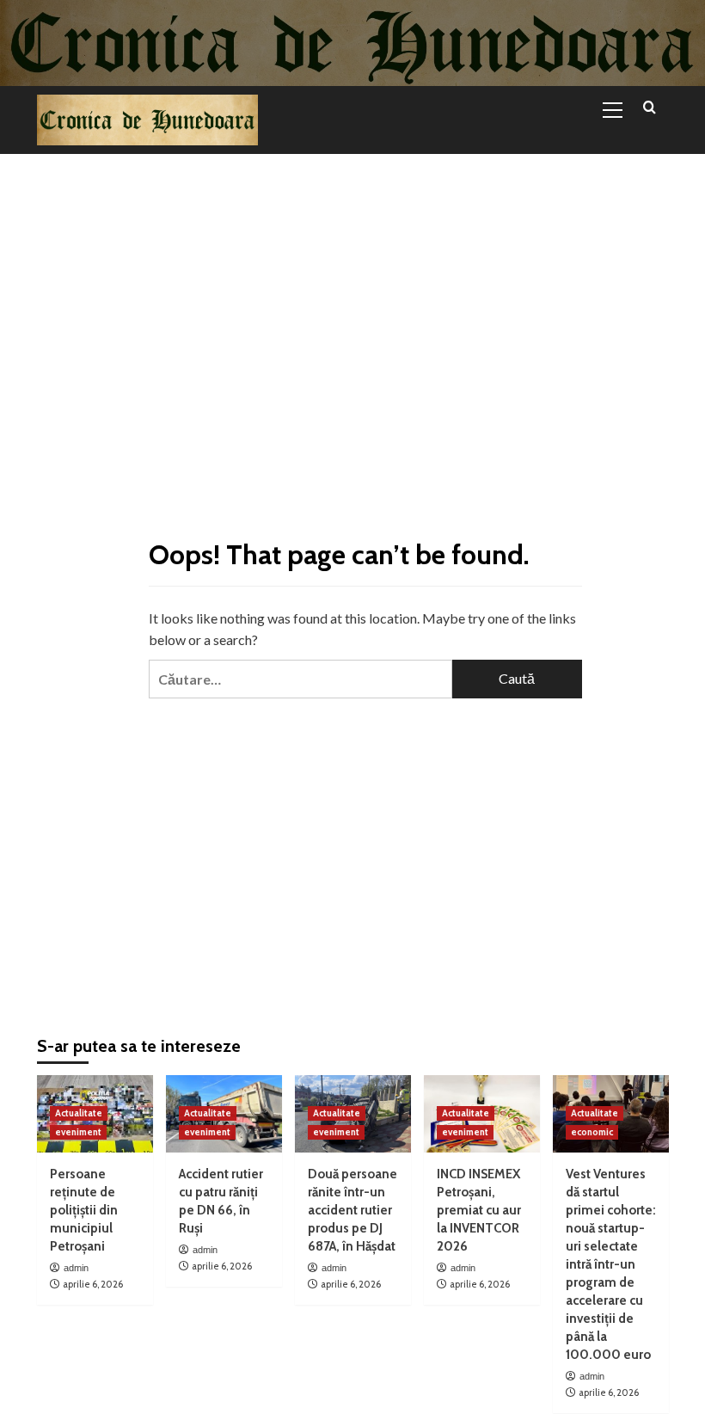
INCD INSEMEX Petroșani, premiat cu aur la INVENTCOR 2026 (479, 1210)
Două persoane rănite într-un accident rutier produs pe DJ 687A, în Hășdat (352, 1210)
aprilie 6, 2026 (93, 1284)
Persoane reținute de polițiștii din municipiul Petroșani (84, 1210)
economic (592, 1132)
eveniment (78, 1132)
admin (76, 1268)
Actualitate (78, 1113)
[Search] (649, 108)
